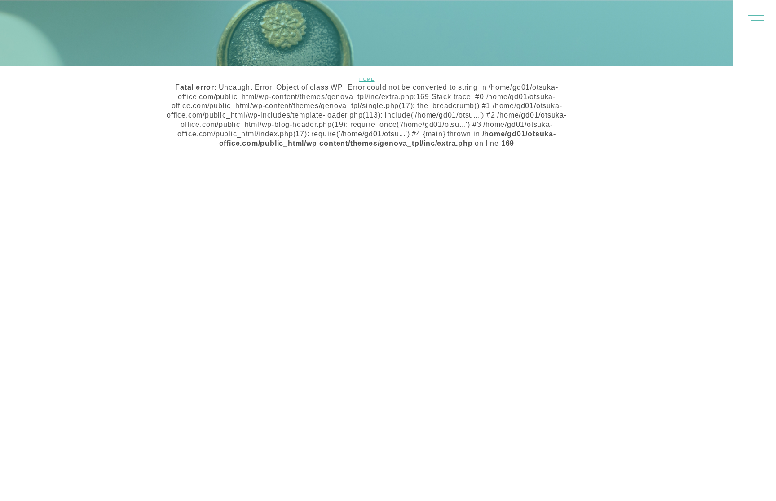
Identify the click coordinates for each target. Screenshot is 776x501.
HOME (367, 79)
